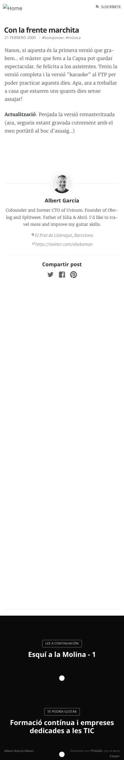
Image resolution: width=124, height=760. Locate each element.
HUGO (97, 751)
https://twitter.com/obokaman (64, 244)
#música (73, 37)
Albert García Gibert (19, 751)
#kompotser (53, 37)
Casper (115, 756)
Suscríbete (110, 6)
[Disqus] (62, 361)
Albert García (62, 200)
